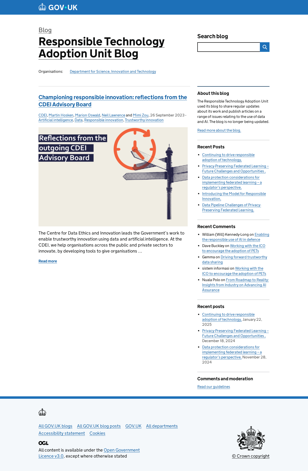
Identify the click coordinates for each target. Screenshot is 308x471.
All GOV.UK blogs (55, 426)
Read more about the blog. (219, 130)
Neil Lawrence (113, 115)
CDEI (42, 115)
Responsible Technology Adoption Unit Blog (101, 47)
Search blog (212, 36)
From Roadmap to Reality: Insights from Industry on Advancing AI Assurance (235, 285)
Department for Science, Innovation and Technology (113, 71)
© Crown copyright (251, 456)
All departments (162, 426)
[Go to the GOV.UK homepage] (57, 7)
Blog (45, 30)
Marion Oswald (87, 115)
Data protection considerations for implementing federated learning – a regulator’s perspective (232, 182)
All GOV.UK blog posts (99, 426)
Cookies (97, 433)
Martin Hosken (61, 115)
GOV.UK (133, 426)
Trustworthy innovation (144, 120)
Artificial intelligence (55, 120)
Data (79, 120)
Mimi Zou (140, 115)
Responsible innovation (103, 120)
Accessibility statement (61, 433)
